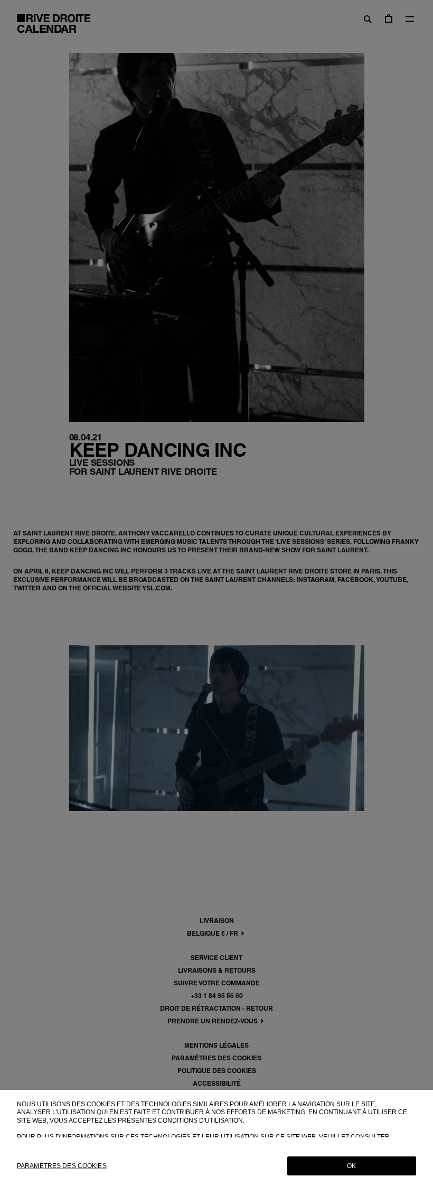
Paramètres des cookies (62, 1166)
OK (351, 1166)
